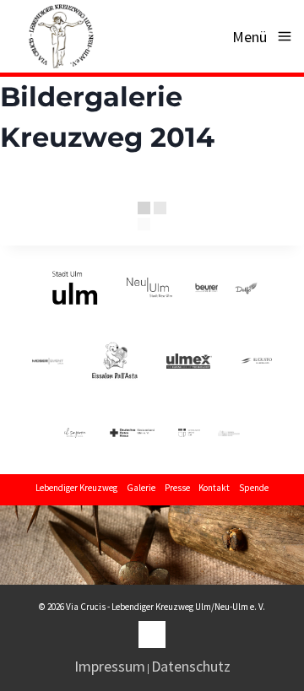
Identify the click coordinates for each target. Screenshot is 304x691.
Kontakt (214, 488)
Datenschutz (191, 666)
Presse (177, 488)
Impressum (109, 666)
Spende (254, 488)
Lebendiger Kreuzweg (76, 488)
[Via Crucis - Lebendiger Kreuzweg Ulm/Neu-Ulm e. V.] (60, 36)
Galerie (141, 488)
